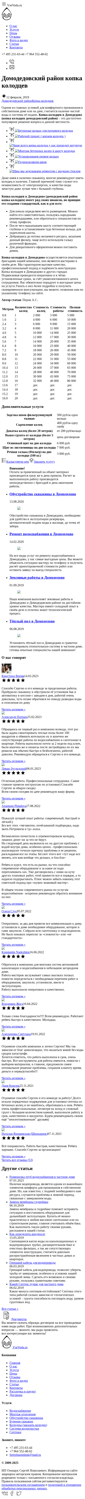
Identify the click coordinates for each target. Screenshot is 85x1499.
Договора (15, 1395)
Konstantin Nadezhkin (16, 952)
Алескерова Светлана (16, 1034)
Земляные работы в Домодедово (37, 577)
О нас (13, 26)
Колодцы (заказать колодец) (28, 1425)
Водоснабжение (20, 1410)
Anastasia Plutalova (14, 806)
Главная (14, 1362)
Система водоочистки (24, 1428)
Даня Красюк (11, 1085)
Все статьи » (10, 1308)
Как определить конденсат (27, 1234)
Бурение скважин (21, 1421)
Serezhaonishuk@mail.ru (25, 1454)
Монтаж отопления (22, 1414)
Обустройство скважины (26, 1418)
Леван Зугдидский (14, 768)
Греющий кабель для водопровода (32, 1262)
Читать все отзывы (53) (17, 1160)
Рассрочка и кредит (22, 1391)
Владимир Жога (12, 1003)
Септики (15, 1432)
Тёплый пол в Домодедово (32, 621)
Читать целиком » (14, 709)
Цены (13, 33)
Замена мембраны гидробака (28, 1202)
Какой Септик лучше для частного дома (36, 1284)
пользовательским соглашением (23, 1484)
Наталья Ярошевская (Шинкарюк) (25, 1133)
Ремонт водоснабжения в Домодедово (41, 534)
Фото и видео (18, 40)
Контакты (16, 47)
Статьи (14, 43)
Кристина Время (13, 676)
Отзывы (14, 36)
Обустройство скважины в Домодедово (42, 494)
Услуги (14, 29)
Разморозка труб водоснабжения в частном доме (42, 1177)
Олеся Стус (9, 911)
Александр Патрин (14, 717)
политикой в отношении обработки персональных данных (41, 1486)
